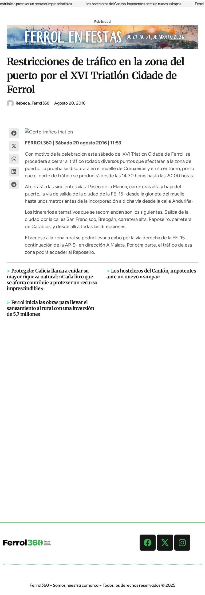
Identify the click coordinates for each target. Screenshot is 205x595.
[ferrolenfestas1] (102, 47)
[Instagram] (182, 543)
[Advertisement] (102, 400)
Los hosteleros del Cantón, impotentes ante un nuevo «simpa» (130, 4)
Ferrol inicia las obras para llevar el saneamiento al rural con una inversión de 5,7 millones (50, 308)
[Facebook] (148, 543)
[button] (14, 133)
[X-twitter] (165, 543)
